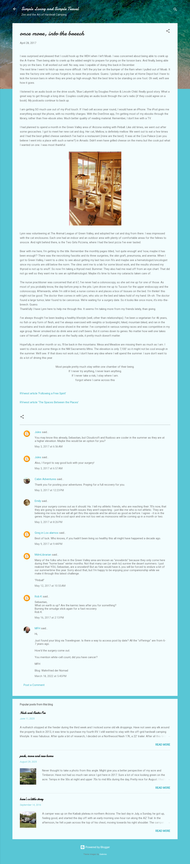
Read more (162, 744)
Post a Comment (34, 685)
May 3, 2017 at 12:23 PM (49, 490)
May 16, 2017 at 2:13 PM (49, 617)
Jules (38, 432)
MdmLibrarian (43, 554)
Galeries (103, 854)
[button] (168, 31)
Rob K (38, 596)
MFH (37, 628)
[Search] (175, 10)
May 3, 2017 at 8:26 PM (48, 522)
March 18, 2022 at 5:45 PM (50, 676)
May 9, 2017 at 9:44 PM (48, 544)
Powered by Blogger (97, 847)
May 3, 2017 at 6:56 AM (49, 446)
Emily (38, 501)
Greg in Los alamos (46, 532)
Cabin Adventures (45, 479)
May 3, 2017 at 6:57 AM (49, 468)
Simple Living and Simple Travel (50, 9)
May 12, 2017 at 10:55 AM (50, 585)
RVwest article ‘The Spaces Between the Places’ (49, 402)
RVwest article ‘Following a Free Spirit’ (43, 393)
